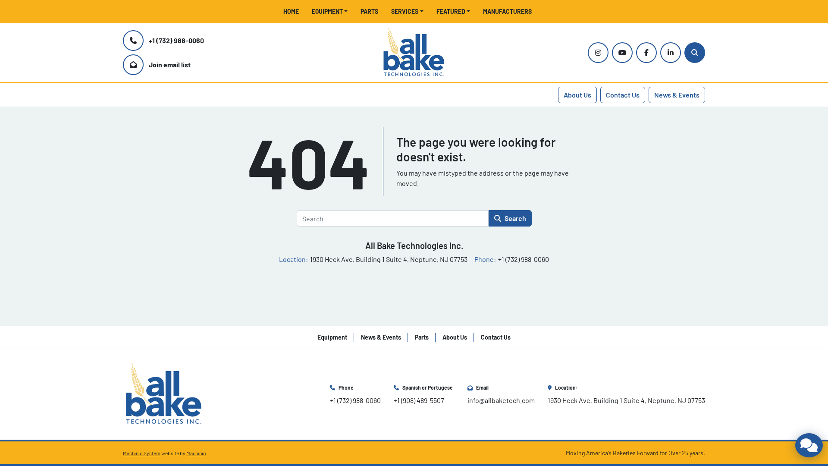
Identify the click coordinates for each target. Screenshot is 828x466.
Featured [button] (450, 11)
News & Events (676, 95)
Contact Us (623, 95)
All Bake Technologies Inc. (414, 245)
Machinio (196, 453)
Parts (369, 11)
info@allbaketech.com (501, 400)
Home (291, 11)
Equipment (327, 11)
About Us (577, 95)
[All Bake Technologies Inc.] (163, 393)
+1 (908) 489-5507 (419, 400)
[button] (330, 11)
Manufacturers (507, 11)
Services (404, 11)
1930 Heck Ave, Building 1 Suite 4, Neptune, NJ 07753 (626, 400)
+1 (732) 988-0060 (176, 40)
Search (515, 218)
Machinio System (141, 453)
